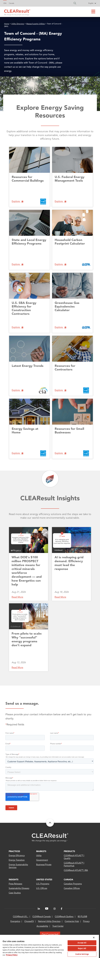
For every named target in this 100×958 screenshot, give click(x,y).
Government (42, 860)
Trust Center (58, 926)
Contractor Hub (72, 921)
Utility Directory (17, 24)
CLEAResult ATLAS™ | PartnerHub (74, 864)
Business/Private (43, 865)
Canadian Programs (73, 884)
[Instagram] (54, 908)
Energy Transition (17, 860)
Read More (17, 597)
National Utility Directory (49, 921)
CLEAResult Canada (41, 917)
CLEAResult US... (20, 917)
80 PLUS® (82, 917)
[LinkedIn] (38, 908)
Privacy (86, 921)
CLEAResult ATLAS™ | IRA (76, 870)
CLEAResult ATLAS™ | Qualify (74, 857)
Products (69, 851)
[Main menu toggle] (93, 11)
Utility (39, 856)
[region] (49, 946)
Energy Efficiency (17, 856)
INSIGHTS (13, 880)
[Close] (94, 937)
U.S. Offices (41, 888)
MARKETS (41, 851)
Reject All (82, 948)
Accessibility (42, 926)
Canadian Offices (72, 888)
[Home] (17, 12)
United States (44, 880)
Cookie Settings (82, 954)
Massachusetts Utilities (35, 24)
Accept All (82, 943)
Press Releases (15, 884)
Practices (14, 851)
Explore (16, 201)
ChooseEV (29, 921)
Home (6, 24)
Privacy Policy (11, 955)
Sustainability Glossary (19, 888)
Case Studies (15, 893)
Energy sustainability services (18, 866)
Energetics (15, 921)
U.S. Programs (42, 884)
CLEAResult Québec (64, 917)
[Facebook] (61, 908)
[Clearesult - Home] (50, 837)
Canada (11, 3)
